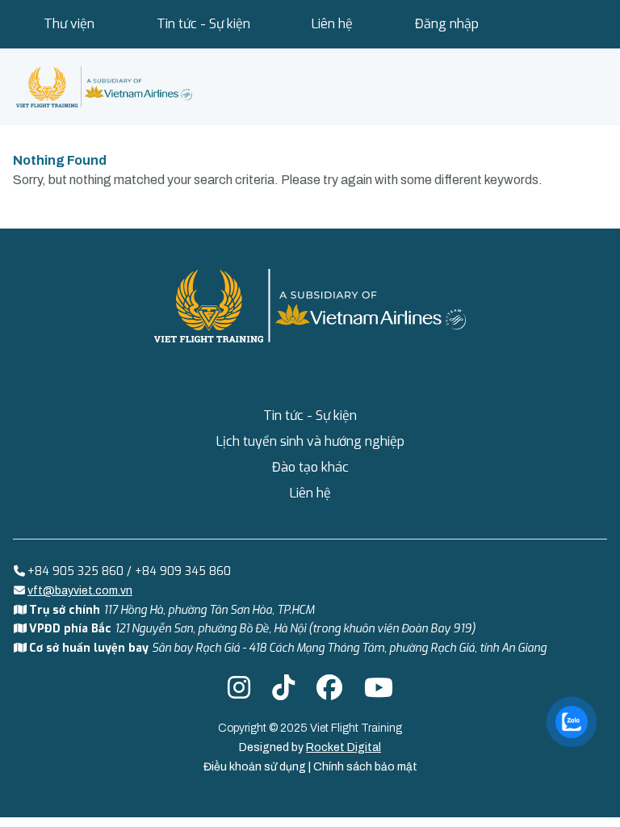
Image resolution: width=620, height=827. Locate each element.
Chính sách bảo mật (365, 767)
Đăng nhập (447, 23)
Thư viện (69, 23)
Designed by (310, 747)
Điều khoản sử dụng (255, 767)
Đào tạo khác (310, 467)
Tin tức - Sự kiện (203, 23)
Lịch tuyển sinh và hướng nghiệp (310, 441)
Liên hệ (332, 23)
